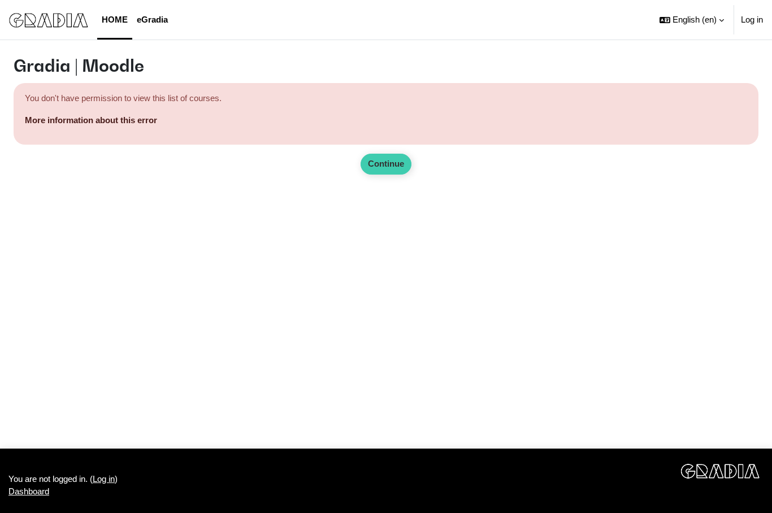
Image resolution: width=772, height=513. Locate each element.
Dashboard (28, 491)
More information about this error (91, 120)
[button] (691, 20)
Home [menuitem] (115, 19)
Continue (386, 163)
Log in (752, 19)
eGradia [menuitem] (152, 19)
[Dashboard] (48, 20)
